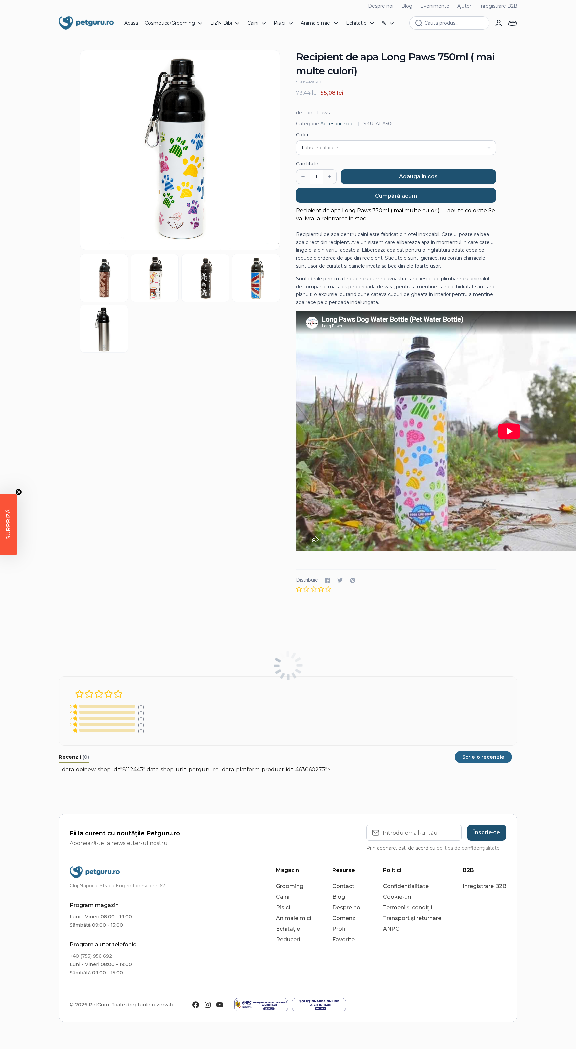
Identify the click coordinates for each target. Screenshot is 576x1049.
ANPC (391, 929)
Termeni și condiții (407, 907)
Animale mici (293, 918)
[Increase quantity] (329, 177)
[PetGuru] (86, 23)
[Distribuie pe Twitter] (340, 580)
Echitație (288, 929)
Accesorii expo (337, 124)
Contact (343, 886)
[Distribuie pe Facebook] (327, 580)
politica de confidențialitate (468, 848)
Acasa (131, 23)
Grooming (289, 886)
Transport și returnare (412, 918)
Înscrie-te (486, 832)
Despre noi (380, 6)
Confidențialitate (406, 886)
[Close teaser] (18, 492)
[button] (8, 524)
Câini (282, 897)
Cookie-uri (397, 897)
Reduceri (288, 939)
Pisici (283, 907)
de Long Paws (313, 113)
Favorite (343, 939)
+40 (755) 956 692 (91, 956)
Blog (406, 6)
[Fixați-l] (352, 580)
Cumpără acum (396, 196)
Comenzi (344, 918)
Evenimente (434, 6)
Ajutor (464, 6)
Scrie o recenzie (483, 757)
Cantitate (307, 164)
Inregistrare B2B (498, 6)
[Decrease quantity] (303, 177)
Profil (339, 929)
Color (302, 135)
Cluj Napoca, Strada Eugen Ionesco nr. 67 (117, 886)
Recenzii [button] (74, 757)
